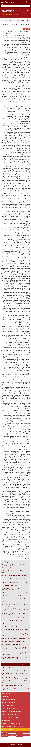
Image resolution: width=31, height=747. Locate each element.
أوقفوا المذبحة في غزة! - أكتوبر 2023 (10, 585)
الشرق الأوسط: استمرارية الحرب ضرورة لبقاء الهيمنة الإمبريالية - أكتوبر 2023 (14, 589)
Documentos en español (8, 708)
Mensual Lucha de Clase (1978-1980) (11, 711)
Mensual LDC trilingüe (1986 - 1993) (11, 723)
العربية (19, 2)
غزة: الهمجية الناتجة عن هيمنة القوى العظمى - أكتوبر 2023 (15, 592)
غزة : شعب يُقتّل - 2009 (7, 667)
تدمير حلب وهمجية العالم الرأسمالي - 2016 (11, 623)
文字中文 (4, 732)
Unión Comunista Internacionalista (8, 11)
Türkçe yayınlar (6, 720)
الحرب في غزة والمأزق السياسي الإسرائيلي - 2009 (13, 670)
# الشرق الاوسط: (24, 20)
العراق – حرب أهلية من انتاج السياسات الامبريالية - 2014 (14, 678)
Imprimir (26, 29)
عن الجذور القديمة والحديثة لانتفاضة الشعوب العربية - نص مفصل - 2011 (15, 609)
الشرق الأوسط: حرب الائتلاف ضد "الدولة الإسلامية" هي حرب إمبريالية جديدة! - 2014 (14, 613)
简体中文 (24, 2)
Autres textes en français (8, 699)
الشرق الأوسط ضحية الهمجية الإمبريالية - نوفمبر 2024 (14, 565)
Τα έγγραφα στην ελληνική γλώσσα (12, 726)
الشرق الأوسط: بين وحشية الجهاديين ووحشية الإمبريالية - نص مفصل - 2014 (14, 605)
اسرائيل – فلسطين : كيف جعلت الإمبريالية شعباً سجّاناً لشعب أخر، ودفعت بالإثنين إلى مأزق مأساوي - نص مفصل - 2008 (15, 648)
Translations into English (8, 702)
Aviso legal (19, 744)
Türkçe (7, 2)
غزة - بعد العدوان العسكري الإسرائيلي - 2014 (12, 664)
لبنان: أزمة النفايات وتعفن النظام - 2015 (10, 644)
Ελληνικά (13, 2)
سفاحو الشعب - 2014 (6, 661)
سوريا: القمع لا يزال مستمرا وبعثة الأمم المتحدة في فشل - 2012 (15, 634)
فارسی (2, 4)
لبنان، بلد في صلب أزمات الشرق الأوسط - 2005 (12, 641)
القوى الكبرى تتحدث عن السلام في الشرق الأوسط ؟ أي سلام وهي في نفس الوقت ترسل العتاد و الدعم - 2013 (14, 657)
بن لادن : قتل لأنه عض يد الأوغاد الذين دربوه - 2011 (13, 617)
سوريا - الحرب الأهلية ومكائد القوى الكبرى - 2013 (13, 626)
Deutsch (24, 1)
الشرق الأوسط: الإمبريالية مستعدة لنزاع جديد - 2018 (13, 601)
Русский (2, 2)
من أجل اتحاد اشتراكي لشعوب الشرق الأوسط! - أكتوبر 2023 (14, 571)
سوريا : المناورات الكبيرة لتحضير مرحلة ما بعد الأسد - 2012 (15, 638)
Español (18, 1)
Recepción (4, 20)
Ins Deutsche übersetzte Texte (10, 714)
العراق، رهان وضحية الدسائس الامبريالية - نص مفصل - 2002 (14, 674)
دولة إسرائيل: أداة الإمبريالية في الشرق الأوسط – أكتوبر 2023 (14, 578)
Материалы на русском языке (10, 717)
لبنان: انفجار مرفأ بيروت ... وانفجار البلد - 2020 (12, 595)
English (8, 1)
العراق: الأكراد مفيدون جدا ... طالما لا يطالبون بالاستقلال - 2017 (15, 681)
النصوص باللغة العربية (13, 20)
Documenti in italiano (7, 705)
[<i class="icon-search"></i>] (28, 6)
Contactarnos (12, 744)
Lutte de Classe (6, 696)
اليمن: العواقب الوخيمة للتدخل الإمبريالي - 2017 (12, 620)
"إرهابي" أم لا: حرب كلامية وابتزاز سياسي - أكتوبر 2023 (14, 582)
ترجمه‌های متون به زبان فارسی (9, 735)
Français (3, 1)
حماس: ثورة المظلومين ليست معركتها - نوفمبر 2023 (14, 575)
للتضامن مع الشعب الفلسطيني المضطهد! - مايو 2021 (14, 598)
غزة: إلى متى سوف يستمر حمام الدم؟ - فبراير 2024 (13, 568)
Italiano (13, 1)
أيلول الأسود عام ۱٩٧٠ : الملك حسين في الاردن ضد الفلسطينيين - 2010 (13, 653)
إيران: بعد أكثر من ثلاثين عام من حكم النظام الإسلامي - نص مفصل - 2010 (15, 688)
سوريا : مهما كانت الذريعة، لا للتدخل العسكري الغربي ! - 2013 (14, 630)
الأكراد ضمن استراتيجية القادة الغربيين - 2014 (12, 685)
